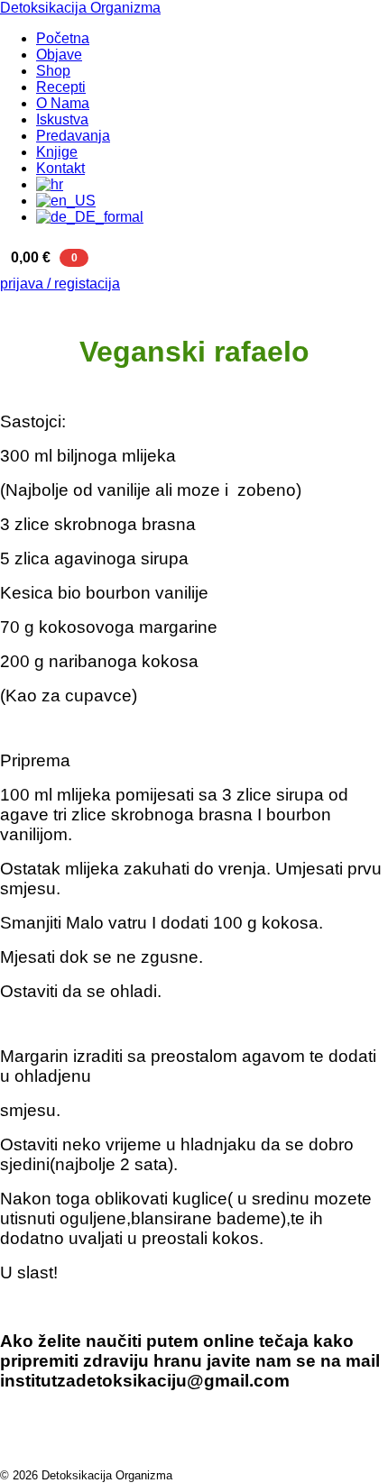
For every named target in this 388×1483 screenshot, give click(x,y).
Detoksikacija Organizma (80, 7)
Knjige (57, 152)
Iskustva (62, 119)
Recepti (61, 87)
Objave (59, 54)
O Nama (62, 103)
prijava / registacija (60, 283)
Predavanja (73, 135)
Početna (62, 38)
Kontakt (60, 168)
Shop (53, 70)
